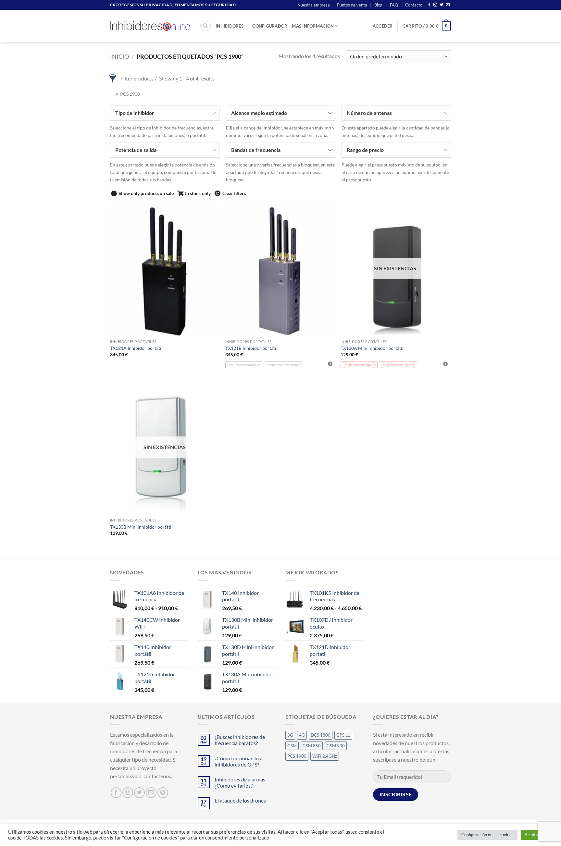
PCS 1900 (296, 756)
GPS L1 (343, 735)
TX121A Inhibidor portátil (136, 348)
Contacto (413, 4)
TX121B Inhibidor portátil (251, 348)
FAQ (394, 4)
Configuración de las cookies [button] (487, 834)
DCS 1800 (320, 735)
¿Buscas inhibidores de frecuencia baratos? (240, 740)
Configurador (269, 26)
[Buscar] (205, 26)
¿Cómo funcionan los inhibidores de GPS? (238, 761)
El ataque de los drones (240, 800)
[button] (383, 26)
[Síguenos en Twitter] (441, 5)
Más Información (313, 26)
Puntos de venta (352, 4)
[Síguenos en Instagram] (435, 5)
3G (290, 735)
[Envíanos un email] (448, 5)
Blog (378, 4)
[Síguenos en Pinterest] (162, 792)
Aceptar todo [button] (537, 834)
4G (302, 735)
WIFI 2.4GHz (324, 756)
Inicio (119, 56)
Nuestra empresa (313, 4)
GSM (292, 745)
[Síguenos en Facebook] (429, 5)
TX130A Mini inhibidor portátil (372, 348)
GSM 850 (312, 745)
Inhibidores (229, 26)
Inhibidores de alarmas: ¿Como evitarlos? (241, 782)
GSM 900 (336, 745)
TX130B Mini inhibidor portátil (141, 527)
